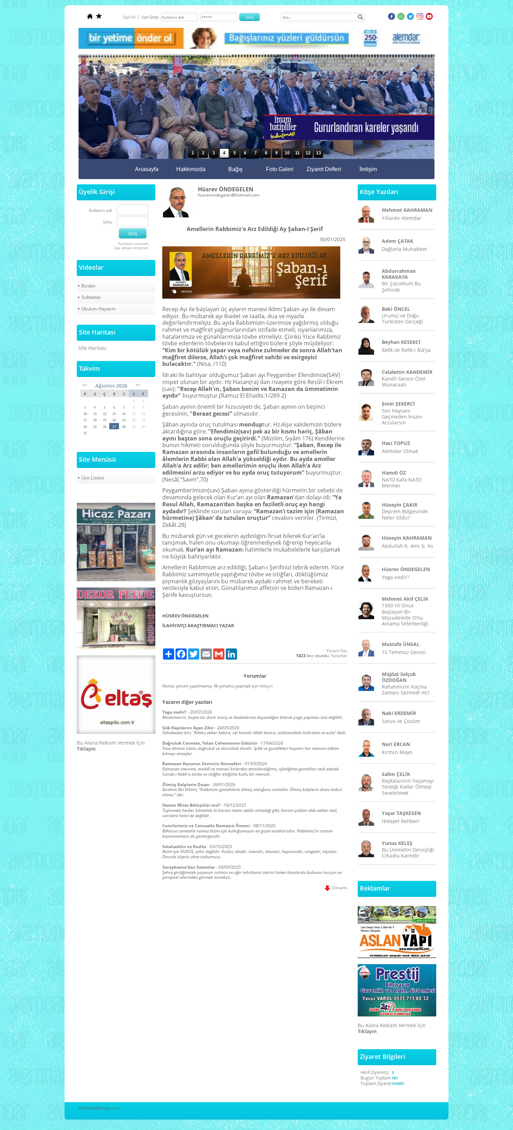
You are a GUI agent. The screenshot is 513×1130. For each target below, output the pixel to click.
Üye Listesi (92, 478)
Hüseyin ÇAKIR (399, 504)
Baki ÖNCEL (396, 309)
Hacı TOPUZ (396, 443)
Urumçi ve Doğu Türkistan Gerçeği (402, 318)
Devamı (338, 888)
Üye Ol (129, 17)
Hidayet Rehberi (400, 821)
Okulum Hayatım (98, 309)
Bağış (235, 169)
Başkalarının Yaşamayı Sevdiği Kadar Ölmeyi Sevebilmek (408, 786)
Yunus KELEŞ (397, 843)
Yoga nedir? (395, 577)
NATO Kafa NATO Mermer (402, 482)
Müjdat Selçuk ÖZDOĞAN (399, 677)
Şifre (107, 222)
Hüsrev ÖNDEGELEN (406, 569)
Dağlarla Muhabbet (404, 249)
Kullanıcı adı (100, 210)
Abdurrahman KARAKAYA (399, 274)
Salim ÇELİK (396, 774)
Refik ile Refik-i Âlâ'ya (406, 350)
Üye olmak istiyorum (131, 247)
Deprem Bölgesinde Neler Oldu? (405, 514)
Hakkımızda (191, 169)
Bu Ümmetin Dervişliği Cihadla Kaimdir (408, 852)
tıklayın (266, 686)
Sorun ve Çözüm (401, 721)
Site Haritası (92, 348)
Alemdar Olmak (400, 451)
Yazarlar (339, 656)
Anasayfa (146, 169)
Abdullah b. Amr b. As (407, 546)
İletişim (368, 169)
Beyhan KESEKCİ (401, 342)
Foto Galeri (279, 169)
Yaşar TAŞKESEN (401, 813)
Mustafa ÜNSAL (400, 644)
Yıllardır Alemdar (402, 218)
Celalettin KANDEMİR (407, 372)
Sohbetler (91, 297)
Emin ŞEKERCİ (398, 403)
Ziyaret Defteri (323, 169)
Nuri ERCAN (396, 744)
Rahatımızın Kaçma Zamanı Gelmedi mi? (406, 689)
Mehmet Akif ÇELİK (405, 598)
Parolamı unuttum (133, 243)
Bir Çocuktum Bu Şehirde (401, 286)
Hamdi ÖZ (394, 472)
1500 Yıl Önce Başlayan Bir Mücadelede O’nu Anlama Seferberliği (405, 614)
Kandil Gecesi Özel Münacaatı (403, 381)
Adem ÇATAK (397, 241)
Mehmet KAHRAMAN (407, 210)
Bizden (88, 286)
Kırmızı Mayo (397, 752)
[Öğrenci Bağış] (256, 47)
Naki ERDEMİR (399, 713)
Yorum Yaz (336, 651)
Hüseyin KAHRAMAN (407, 538)
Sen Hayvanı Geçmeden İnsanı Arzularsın (402, 416)
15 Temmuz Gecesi (404, 652)
